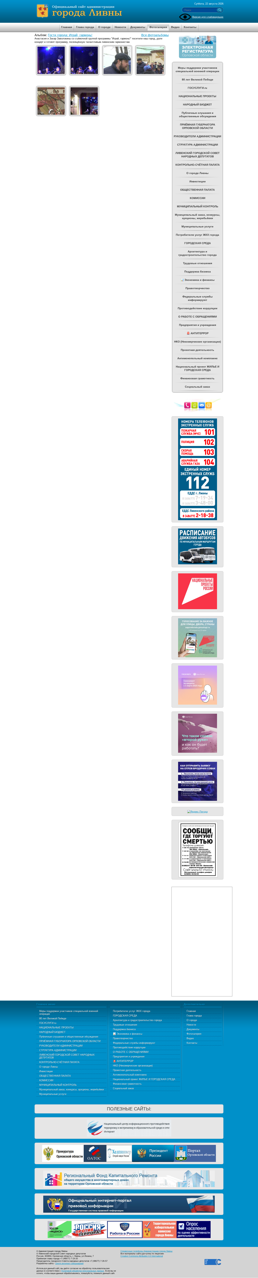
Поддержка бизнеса (124, 1029)
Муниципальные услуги (52, 1094)
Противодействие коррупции (129, 1047)
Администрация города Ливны (101, 11)
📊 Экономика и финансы (127, 1033)
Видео (190, 1038)
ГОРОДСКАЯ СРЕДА (125, 1015)
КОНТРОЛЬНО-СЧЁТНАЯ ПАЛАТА (59, 1062)
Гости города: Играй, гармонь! (70, 35)
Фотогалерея (194, 1033)
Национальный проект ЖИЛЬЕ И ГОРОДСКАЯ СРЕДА (144, 1079)
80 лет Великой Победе (52, 1018)
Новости (191, 1024)
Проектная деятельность (127, 1070)
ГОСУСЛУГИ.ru (47, 1023)
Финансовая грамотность (127, 1083)
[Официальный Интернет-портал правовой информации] (129, 1203)
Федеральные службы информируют (134, 1042)
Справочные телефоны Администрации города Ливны (146, 1251)
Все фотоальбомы (155, 35)
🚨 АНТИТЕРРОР (123, 1061)
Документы (193, 1029)
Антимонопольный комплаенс (130, 1074)
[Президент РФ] (153, 1152)
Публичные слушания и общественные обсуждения (68, 1036)
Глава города (194, 1015)
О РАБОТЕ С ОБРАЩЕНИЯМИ (130, 1052)
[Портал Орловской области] (195, 1152)
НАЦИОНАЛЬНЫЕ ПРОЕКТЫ (56, 1027)
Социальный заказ (123, 1088)
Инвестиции (46, 1071)
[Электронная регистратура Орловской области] (197, 57)
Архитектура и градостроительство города (137, 1020)
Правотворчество (123, 1038)
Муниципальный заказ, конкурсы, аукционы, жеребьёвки (71, 1089)
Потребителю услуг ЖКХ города (131, 1011)
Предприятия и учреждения (128, 1056)
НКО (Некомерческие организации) (133, 1065)
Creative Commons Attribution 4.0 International (142, 1256)
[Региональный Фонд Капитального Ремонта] (129, 1178)
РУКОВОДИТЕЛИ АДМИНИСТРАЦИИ (61, 1045)
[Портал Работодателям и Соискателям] (125, 1229)
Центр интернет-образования (69, 1263)
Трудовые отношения (125, 1024)
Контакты (192, 1042)
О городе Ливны (48, 1066)
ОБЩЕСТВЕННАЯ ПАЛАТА (55, 1075)
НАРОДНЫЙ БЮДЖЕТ (52, 1032)
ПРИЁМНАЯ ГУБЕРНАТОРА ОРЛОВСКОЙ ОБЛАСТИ (69, 1041)
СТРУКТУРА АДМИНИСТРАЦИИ (57, 1050)
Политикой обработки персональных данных (82, 1271)
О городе (192, 1020)
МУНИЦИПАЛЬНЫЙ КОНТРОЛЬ (58, 1085)
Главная (191, 1011)
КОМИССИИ (46, 1080)
